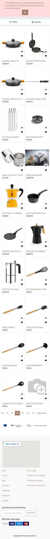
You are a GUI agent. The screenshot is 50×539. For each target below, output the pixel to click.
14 (23, 413)
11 (7, 413)
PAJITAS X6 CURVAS (10, 137)
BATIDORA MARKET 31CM (36, 289)
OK (25, 12)
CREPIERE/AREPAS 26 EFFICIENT (11, 251)
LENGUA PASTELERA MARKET (34, 327)
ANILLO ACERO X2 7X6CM (12, 175)
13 (17, 413)
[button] (37, 22)
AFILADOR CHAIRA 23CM (36, 99)
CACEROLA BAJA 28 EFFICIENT (10, 61)
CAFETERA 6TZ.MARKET (36, 251)
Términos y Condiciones (36, 485)
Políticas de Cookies (35, 481)
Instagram (6, 495)
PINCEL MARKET (8, 327)
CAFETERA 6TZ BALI (10, 289)
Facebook (6, 491)
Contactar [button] (31, 513)
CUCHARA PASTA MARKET (12, 404)
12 (12, 413)
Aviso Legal (31, 470)
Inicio (4, 470)
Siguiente (42, 413)
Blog (3, 481)
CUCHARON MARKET (34, 366)
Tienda (4, 475)
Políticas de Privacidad (36, 475)
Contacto (5, 485)
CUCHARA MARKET (9, 366)
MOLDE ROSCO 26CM (34, 137)
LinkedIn (5, 501)
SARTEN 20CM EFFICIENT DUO (36, 61)
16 (33, 413)
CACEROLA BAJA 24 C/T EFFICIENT (12, 99)
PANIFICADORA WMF (34, 175)
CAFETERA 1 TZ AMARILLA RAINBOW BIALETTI (12, 213)
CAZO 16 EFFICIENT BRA (36, 213)
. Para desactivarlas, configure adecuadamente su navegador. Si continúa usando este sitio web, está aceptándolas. (25, 5)
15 (28, 413)
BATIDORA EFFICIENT (34, 404)
